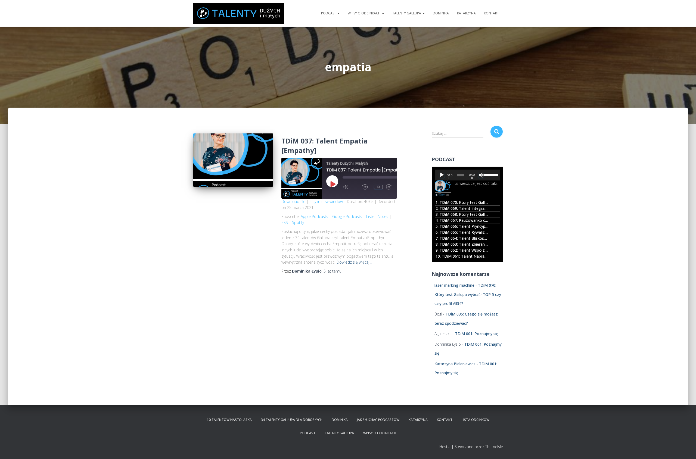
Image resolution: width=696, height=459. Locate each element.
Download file (293, 201)
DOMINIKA (441, 13)
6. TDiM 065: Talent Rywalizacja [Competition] (462, 232)
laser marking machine (454, 285)
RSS (284, 222)
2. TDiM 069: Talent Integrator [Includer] (462, 208)
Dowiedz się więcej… (354, 262)
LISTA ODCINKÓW (475, 419)
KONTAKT (491, 13)
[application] (467, 175)
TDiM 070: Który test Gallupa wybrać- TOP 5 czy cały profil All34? (467, 294)
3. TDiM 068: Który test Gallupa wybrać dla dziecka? (462, 214)
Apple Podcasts (314, 216)
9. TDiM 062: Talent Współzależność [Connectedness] (462, 250)
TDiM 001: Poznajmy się (476, 333)
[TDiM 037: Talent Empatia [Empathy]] (233, 160)
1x (378, 187)
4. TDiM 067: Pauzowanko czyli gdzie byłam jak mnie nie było (462, 220)
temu (332, 271)
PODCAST (329, 13)
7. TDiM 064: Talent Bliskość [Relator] (462, 238)
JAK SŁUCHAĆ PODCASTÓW (378, 419)
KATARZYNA (466, 13)
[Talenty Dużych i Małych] (238, 13)
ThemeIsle (494, 446)
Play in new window (326, 201)
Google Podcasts (347, 216)
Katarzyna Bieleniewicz (455, 363)
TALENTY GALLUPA (407, 13)
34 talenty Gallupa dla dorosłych (291, 419)
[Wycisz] (481, 175)
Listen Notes (377, 216)
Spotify (298, 222)
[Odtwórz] (442, 175)
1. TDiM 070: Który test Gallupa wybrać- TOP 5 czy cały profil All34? (462, 202)
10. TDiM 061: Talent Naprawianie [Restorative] (462, 256)
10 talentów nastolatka (229, 419)
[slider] (490, 174)
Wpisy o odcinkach (364, 13)
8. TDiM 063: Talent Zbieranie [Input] (462, 244)
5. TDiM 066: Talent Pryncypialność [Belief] (462, 226)
